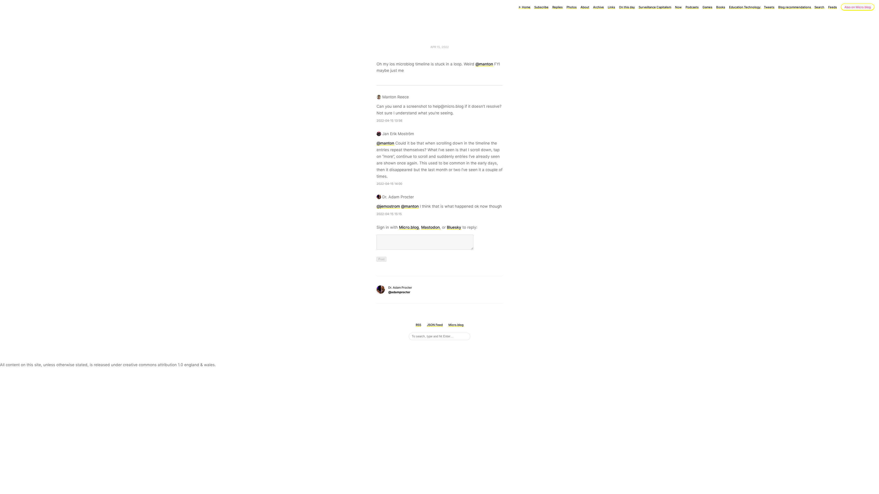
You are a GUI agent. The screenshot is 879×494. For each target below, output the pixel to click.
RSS (418, 325)
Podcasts (692, 7)
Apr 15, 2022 (439, 47)
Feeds (832, 7)
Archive (598, 7)
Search (819, 7)
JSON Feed (435, 325)
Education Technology (745, 7)
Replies (557, 7)
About (585, 7)
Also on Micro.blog (857, 7)
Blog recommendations (795, 7)
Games (707, 7)
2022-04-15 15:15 (389, 214)
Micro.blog (409, 227)
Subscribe (541, 7)
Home (524, 7)
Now (678, 7)
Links (611, 7)
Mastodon (430, 227)
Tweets (769, 7)
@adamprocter (399, 292)
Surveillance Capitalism (655, 7)
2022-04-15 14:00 (389, 183)
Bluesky (454, 227)
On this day (627, 7)
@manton (484, 64)
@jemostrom (388, 206)
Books (720, 7)
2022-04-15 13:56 (389, 120)
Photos (572, 7)
